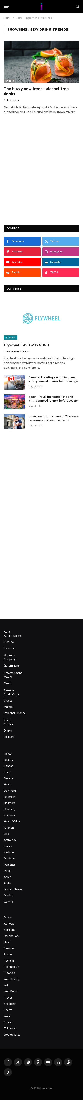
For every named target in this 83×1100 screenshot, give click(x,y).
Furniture (9, 815)
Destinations (12, 936)
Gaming (8, 895)
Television (10, 1028)
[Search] (77, 6)
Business (9, 655)
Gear (7, 942)
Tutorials (9, 973)
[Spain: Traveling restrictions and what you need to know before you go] (14, 401)
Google (8, 901)
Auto (7, 631)
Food (7, 720)
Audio (7, 883)
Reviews (10, 337)
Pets (7, 870)
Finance (9, 690)
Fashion (9, 852)
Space (8, 954)
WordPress (10, 991)
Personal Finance (15, 713)
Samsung (9, 929)
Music (7, 683)
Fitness (8, 766)
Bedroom (9, 803)
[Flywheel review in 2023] (41, 318)
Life (6, 833)
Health (8, 753)
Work (7, 1016)
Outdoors (9, 858)
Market (8, 706)
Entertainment (13, 672)
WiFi (6, 985)
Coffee (8, 724)
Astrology (10, 840)
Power (8, 917)
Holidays (9, 736)
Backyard (10, 790)
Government (11, 665)
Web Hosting (12, 979)
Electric (9, 641)
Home (7, 784)
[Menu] (6, 6)
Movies (8, 677)
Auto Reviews (12, 635)
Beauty (8, 759)
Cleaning (9, 809)
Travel (8, 997)
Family (8, 846)
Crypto (8, 700)
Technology (11, 966)
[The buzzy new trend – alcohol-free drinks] (41, 62)
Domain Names (13, 889)
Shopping (10, 1003)
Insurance (10, 648)
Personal (9, 864)
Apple (7, 877)
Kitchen (9, 827)
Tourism (9, 960)
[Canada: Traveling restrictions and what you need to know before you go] (14, 382)
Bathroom (10, 796)
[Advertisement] (41, 175)
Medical (9, 778)
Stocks (8, 1022)
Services (9, 948)
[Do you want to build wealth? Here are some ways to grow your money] (14, 421)
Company (9, 659)
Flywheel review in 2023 (26, 345)
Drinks (9, 81)
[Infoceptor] (41, 6)
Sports (8, 1010)
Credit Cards (11, 694)
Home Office (12, 821)
